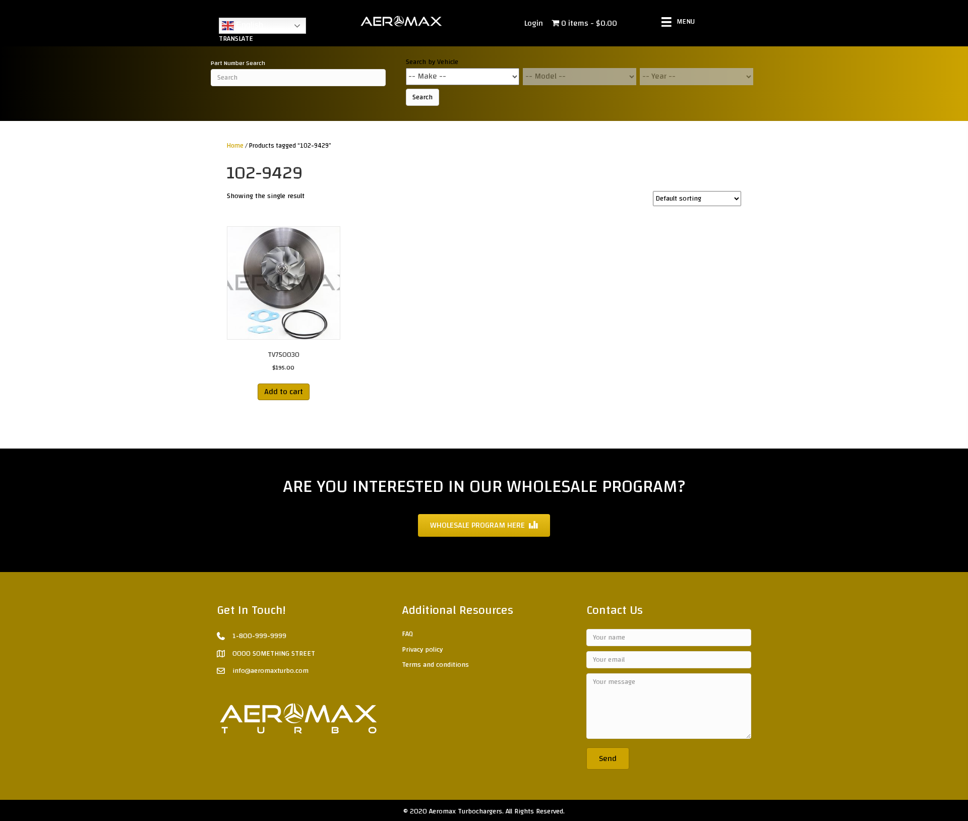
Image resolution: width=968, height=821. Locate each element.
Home (235, 146)
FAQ (407, 634)
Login (533, 23)
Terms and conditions (435, 664)
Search (422, 97)
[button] (607, 758)
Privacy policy (422, 649)
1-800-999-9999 (259, 636)
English (248, 25)
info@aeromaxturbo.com (270, 670)
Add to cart (283, 391)
